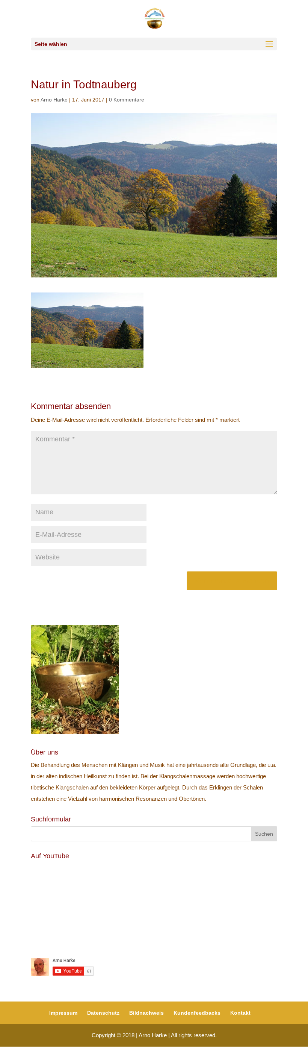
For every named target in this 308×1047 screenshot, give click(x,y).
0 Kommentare (126, 100)
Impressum (63, 1013)
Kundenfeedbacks (197, 1013)
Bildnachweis (146, 1013)
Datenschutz (103, 1013)
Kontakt (240, 1013)
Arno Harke (54, 100)
